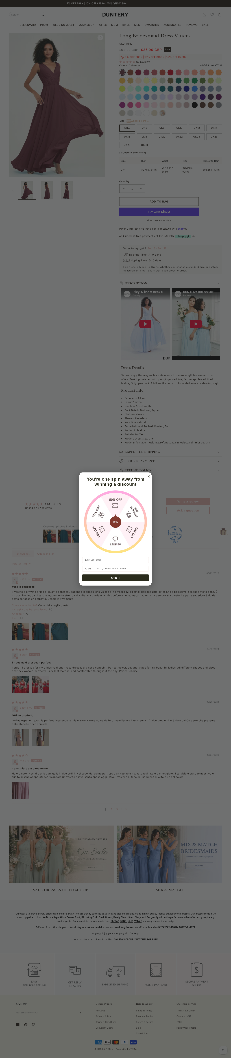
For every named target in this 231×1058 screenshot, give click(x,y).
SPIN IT (115, 577)
